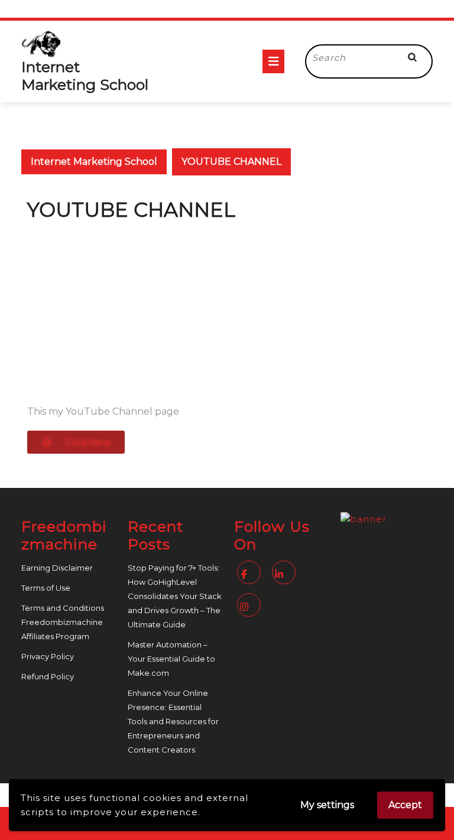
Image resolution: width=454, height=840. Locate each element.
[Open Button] (273, 61)
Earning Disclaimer (57, 567)
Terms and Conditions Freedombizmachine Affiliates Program (62, 622)
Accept (405, 804)
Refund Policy (47, 676)
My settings (327, 804)
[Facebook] (250, 574)
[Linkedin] (285, 574)
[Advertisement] (227, 310)
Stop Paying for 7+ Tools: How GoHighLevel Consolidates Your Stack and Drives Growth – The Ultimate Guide (175, 596)
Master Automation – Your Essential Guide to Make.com (171, 659)
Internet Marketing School (84, 75)
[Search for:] (351, 58)
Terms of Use (45, 587)
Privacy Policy (47, 656)
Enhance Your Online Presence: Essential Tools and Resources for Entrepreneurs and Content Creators (173, 721)
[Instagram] (250, 607)
